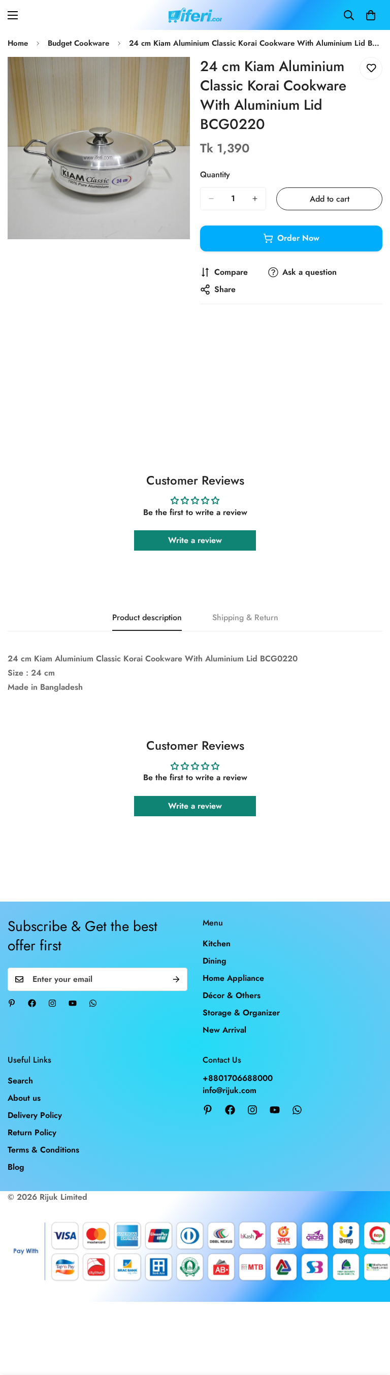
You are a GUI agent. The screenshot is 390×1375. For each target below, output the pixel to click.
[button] (370, 15)
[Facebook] (32, 1003)
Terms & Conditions (43, 1150)
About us (24, 1098)
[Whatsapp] (93, 1003)
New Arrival (224, 1030)
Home (18, 43)
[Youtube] (73, 1003)
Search (20, 1080)
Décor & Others (232, 995)
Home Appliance (233, 978)
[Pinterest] (12, 1003)
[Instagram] (52, 1003)
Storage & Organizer (241, 1012)
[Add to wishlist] (371, 68)
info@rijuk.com (229, 1090)
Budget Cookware (78, 43)
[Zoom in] (173, 78)
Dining (214, 961)
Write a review (195, 540)
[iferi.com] (195, 15)
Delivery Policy (35, 1115)
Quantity (215, 174)
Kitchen (217, 943)
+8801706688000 (238, 1078)
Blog (16, 1167)
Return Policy (32, 1132)
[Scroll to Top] (370, 1319)
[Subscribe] (176, 979)
